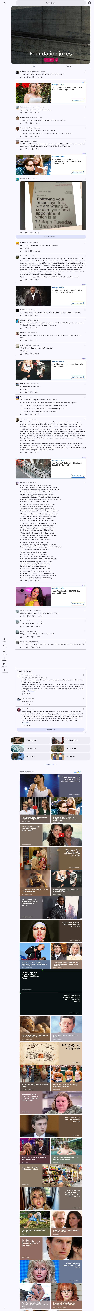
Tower (22, 128)
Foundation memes (49, 236)
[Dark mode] (4, 1308)
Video (22, 309)
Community (49, 729)
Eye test (22, 178)
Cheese (22, 419)
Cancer (22, 141)
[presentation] (17, 72)
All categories (49, 764)
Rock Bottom (24, 107)
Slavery (22, 641)
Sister (22, 332)
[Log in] (89, 3)
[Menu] (4, 3)
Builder (22, 345)
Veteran (22, 383)
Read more (32, 691)
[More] (56, 60)
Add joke (50, 60)
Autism (22, 117)
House (22, 256)
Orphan (22, 610)
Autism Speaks (24, 71)
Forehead (23, 397)
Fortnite (22, 320)
